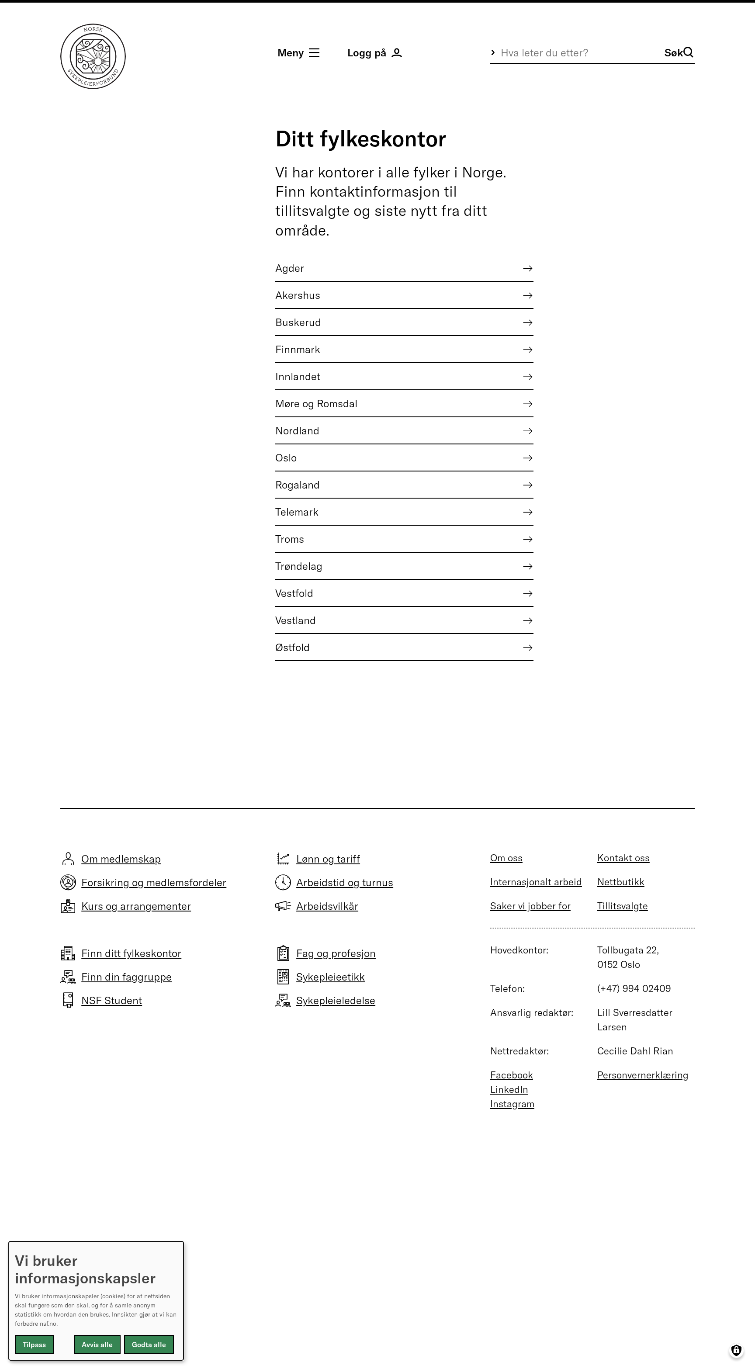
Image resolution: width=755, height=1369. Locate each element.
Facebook (511, 1075)
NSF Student (111, 1000)
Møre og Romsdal (316, 403)
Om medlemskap (121, 858)
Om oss (506, 858)
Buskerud (298, 322)
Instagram (512, 1104)
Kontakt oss (623, 858)
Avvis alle (97, 1344)
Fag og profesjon (336, 953)
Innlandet (297, 376)
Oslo (286, 457)
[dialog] (96, 1300)
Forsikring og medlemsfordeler (153, 882)
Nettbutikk (620, 882)
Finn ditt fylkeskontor (131, 953)
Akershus (297, 295)
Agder (289, 267)
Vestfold (294, 593)
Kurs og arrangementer (136, 905)
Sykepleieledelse (335, 1000)
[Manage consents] (736, 1350)
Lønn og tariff (328, 858)
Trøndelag (298, 565)
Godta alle (149, 1344)
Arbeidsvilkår (327, 905)
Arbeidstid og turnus (344, 882)
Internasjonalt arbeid (536, 882)
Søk (674, 52)
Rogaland (297, 484)
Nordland (297, 430)
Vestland (295, 620)
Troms (289, 538)
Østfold (292, 647)
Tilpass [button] (34, 1344)
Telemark (297, 511)
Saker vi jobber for (530, 906)
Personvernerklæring (643, 1075)
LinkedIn (509, 1089)
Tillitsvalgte (622, 906)
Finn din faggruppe (126, 976)
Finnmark (297, 349)
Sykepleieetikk (330, 976)
